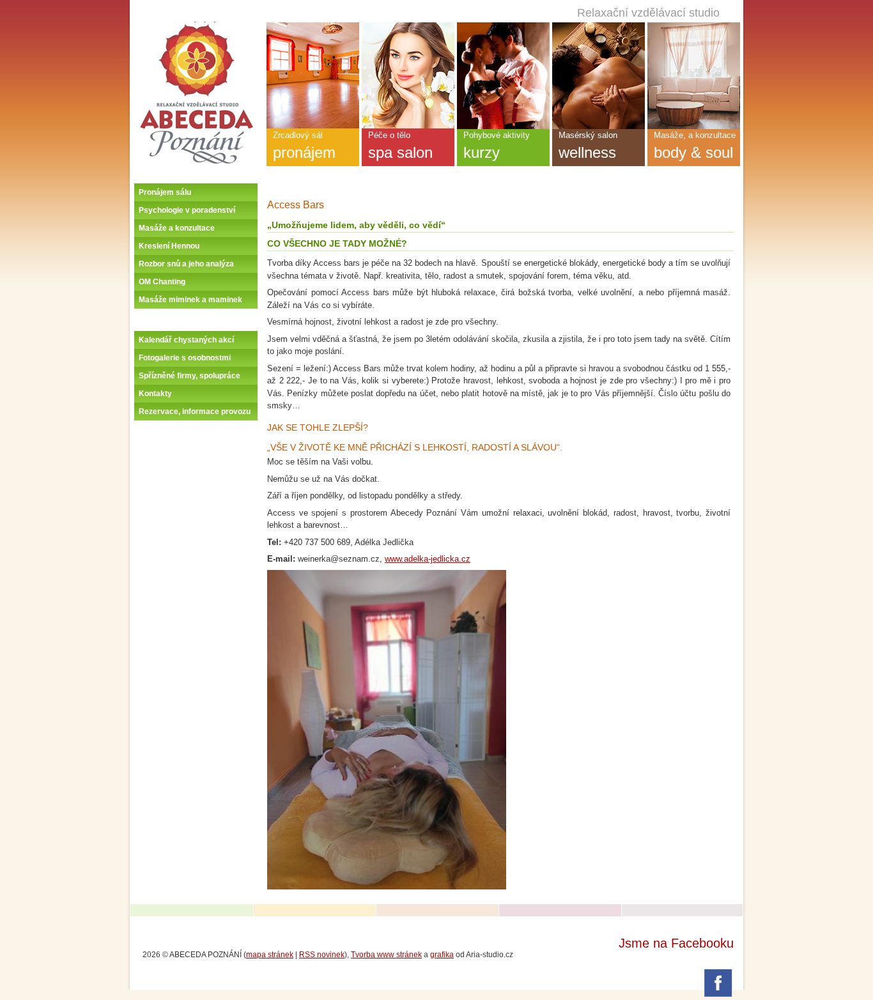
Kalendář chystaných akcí (186, 339)
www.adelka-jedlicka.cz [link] (427, 559)
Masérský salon (588, 145)
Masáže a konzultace (177, 228)
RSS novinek (321, 954)
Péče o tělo (400, 145)
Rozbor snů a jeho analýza (186, 263)
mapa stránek (269, 954)
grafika (442, 954)
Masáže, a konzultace (695, 145)
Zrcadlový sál (304, 145)
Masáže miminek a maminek (190, 299)
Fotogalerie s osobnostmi (185, 357)
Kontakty (155, 393)
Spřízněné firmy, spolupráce (189, 375)
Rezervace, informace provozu (195, 411)
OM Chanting (162, 281)
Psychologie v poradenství (187, 210)
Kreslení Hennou (169, 246)
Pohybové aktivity (496, 145)
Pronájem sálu (165, 192)
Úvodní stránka (197, 26)
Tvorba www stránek (386, 954)
